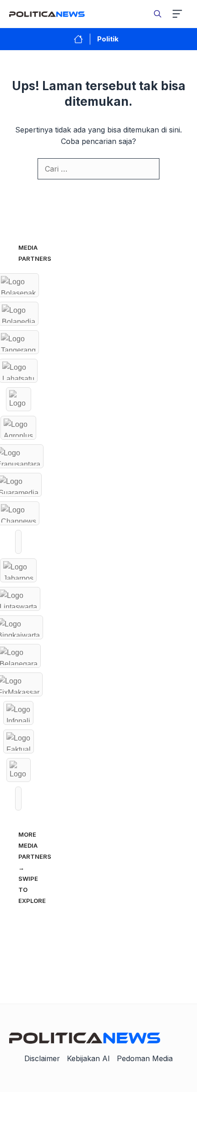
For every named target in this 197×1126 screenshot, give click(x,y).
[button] (157, 13)
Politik (108, 38)
